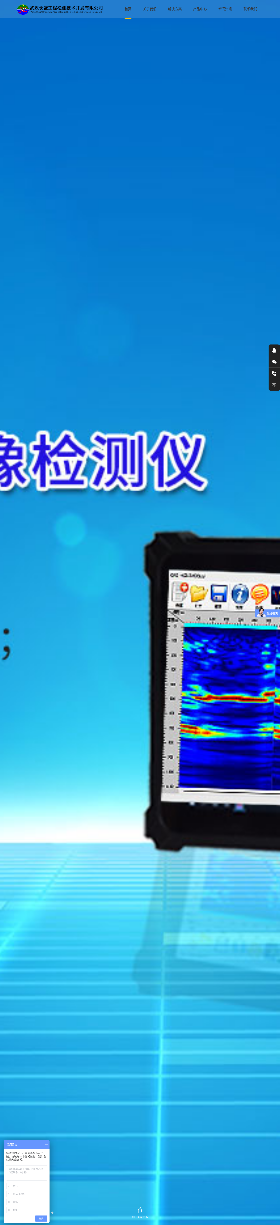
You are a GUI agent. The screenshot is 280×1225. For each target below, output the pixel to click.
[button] (52, 1212)
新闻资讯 (225, 9)
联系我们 (250, 9)
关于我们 (150, 9)
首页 (128, 9)
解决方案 (175, 9)
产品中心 (200, 9)
